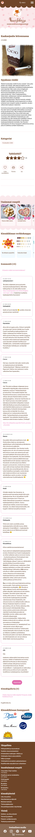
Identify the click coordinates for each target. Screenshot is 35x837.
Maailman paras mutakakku (10, 775)
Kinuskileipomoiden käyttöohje (11, 806)
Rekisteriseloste (6, 801)
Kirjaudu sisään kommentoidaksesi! (13, 270)
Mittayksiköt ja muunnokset (10, 748)
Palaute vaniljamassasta (9, 819)
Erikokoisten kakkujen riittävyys (12, 753)
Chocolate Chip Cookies (9, 771)
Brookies (4, 783)
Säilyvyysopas (5, 758)
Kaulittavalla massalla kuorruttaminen (13, 763)
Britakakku (4, 788)
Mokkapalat (5, 779)
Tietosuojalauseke (7, 804)
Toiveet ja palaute (7, 816)
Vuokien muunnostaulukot (9, 751)
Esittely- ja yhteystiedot (9, 814)
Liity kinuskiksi (6, 797)
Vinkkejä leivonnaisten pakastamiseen (13, 761)
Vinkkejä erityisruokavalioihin (11, 756)
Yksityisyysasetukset (8, 821)
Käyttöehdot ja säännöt (8, 799)
